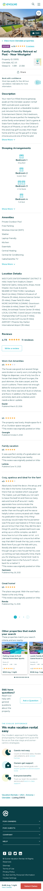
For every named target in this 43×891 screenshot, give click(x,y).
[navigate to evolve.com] (5, 814)
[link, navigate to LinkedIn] (20, 853)
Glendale (6, 798)
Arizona (29, 795)
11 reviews (30, 46)
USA (22, 795)
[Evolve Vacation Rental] (10, 4)
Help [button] (5, 841)
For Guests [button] (9, 828)
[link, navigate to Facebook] (4, 853)
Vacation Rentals (10, 795)
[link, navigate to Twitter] (15, 853)
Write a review (12, 348)
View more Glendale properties (19, 41)
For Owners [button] (9, 821)
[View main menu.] (38, 4)
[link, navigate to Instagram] (10, 853)
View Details (7, 887)
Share (23, 72)
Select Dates (30, 886)
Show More (7, 140)
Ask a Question (30, 700)
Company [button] (8, 835)
